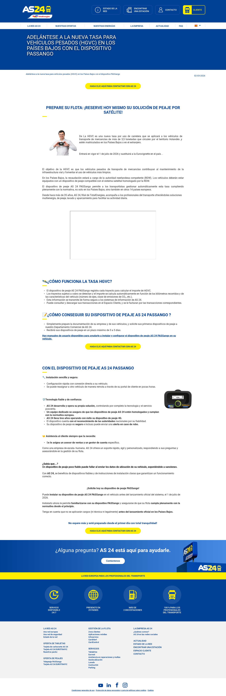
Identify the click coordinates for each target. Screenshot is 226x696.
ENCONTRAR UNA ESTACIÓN (147, 647)
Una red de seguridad (52, 634)
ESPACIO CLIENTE (142, 650)
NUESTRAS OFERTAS (66, 26)
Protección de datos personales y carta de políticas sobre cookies (121, 690)
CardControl (93, 642)
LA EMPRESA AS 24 (142, 628)
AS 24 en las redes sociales (145, 634)
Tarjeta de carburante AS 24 (55, 647)
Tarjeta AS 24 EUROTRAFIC (55, 649)
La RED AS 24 (49, 628)
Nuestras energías (104, 26)
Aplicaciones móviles (97, 634)
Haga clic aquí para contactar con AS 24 (113, 86)
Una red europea (50, 632)
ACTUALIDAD (162, 26)
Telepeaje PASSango (52, 661)
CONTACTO (139, 654)
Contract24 (93, 665)
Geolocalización (95, 660)
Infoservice (93, 637)
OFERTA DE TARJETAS (54, 643)
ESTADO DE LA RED (142, 644)
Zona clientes (94, 632)
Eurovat (91, 654)
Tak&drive (92, 652)
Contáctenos (113, 560)
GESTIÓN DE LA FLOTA (99, 628)
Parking (91, 667)
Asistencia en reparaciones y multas (104, 657)
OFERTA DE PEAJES (53, 658)
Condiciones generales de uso (83, 690)
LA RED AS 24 (33, 26)
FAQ (181, 26)
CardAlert (92, 639)
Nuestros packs (50, 652)
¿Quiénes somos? (141, 632)
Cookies (151, 690)
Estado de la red (50, 637)
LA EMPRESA (136, 26)
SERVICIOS (93, 648)
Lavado (91, 662)
